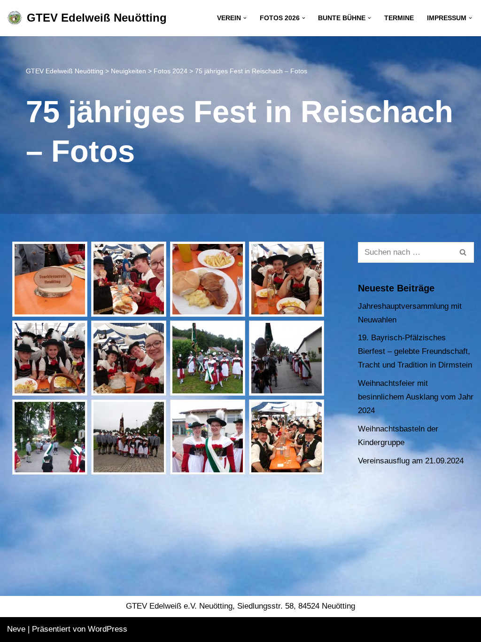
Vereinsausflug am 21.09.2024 (411, 460)
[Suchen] (463, 252)
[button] (245, 18)
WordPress (107, 629)
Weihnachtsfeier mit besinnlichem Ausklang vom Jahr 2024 (415, 397)
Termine (399, 18)
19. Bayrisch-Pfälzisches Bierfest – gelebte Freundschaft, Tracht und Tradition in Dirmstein (415, 351)
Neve (16, 629)
